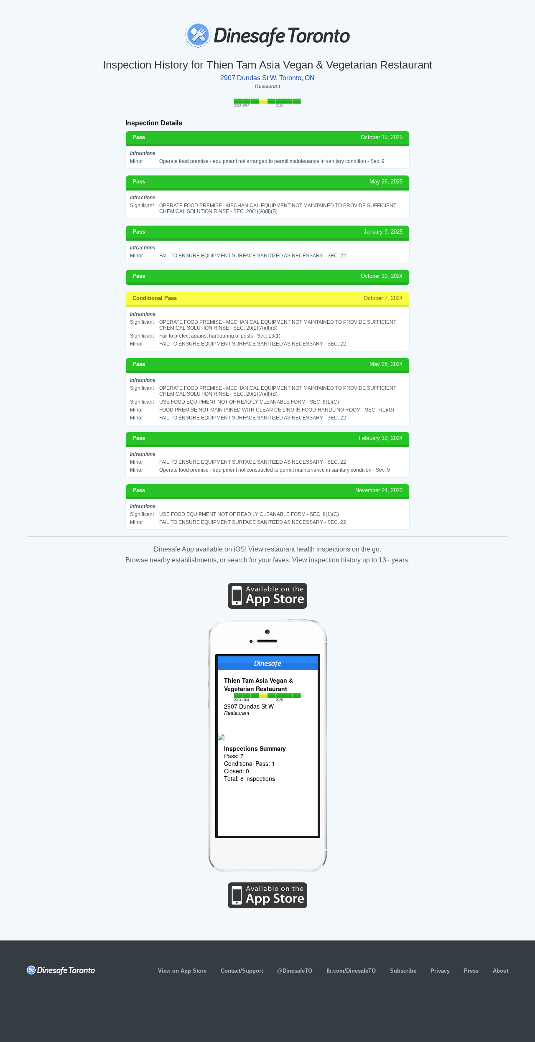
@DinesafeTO (294, 971)
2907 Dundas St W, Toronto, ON (267, 77)
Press (471, 971)
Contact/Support (242, 971)
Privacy (440, 971)
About (500, 971)
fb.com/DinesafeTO (351, 971)
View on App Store (182, 971)
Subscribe (403, 971)
